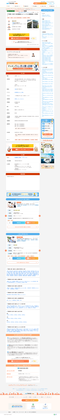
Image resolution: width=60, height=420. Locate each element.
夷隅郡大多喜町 (25, 275)
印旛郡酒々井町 (35, 273)
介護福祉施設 (14, 300)
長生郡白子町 (16, 275)
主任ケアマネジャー (27, 281)
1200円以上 (15, 314)
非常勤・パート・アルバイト (22, 294)
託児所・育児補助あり (30, 330)
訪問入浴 (36, 306)
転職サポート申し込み (30, 400)
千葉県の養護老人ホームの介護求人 (47, 64)
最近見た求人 (52, 6)
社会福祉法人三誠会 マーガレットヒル (25, 12)
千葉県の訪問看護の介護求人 (46, 58)
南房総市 (17, 273)
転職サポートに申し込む (39, 3)
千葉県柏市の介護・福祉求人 (46, 16)
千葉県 (16, 89)
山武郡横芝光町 (35, 274)
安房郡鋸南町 (34, 275)
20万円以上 (12, 318)
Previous (6, 216)
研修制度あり (8, 330)
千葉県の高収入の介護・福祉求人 (47, 85)
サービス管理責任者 (18, 282)
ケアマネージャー (21, 281)
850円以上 (8, 314)
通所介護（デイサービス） (14, 306)
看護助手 (17, 281)
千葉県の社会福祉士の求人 (46, 21)
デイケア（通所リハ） (22, 306)
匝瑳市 (20, 273)
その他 (20, 300)
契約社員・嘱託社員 (14, 294)
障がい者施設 (32, 306)
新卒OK (22, 330)
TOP (8, 6)
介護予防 (34, 307)
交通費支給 (14, 331)
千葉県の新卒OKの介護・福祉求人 (47, 103)
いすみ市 (27, 273)
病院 (7, 300)
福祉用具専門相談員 (34, 390)
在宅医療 (18, 300)
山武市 (25, 273)
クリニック (10, 300)
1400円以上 (19, 314)
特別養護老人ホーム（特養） (19, 92)
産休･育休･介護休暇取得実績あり (15, 330)
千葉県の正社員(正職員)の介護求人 (47, 33)
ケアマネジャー (28, 388)
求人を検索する (35, 6)
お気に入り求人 (44, 6)
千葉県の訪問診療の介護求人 (46, 59)
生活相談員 (13, 281)
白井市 (12, 273)
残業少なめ (25, 330)
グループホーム (28, 306)
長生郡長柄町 (20, 275)
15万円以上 (8, 318)
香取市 (22, 273)
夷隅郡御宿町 (29, 275)
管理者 (26, 282)
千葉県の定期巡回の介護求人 (46, 60)
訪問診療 (10, 307)
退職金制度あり (19, 331)
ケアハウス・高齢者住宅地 (19, 307)
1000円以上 (11, 314)
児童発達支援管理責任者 (11, 282)
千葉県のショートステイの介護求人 (47, 63)
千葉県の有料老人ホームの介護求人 (47, 45)
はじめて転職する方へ (47, 136)
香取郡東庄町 (20, 274)
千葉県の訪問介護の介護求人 (46, 42)
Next (40, 216)
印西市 (9, 273)
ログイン (50, 3)
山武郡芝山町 (30, 274)
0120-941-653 (24, 368)
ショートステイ (25, 307)
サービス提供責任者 (33, 281)
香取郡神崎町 (11, 274)
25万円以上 (15, 318)
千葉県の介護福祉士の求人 (46, 20)
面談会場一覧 (26, 6)
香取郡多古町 (16, 274)
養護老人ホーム (30, 307)
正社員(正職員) (9, 294)
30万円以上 (19, 318)
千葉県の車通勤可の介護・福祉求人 (47, 72)
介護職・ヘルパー (9, 281)
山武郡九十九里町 (25, 274)
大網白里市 (31, 273)
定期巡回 (13, 307)
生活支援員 (23, 282)
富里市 (14, 273)
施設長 (46, 388)
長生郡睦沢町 (11, 275)
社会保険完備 (10, 331)
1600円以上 (23, 314)
